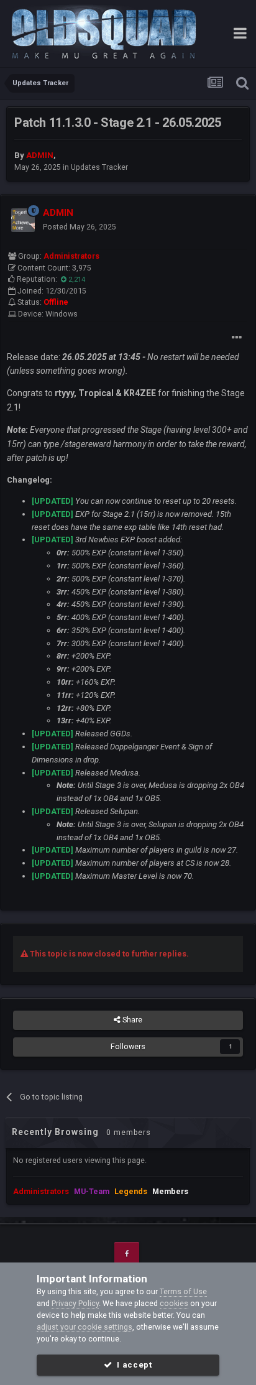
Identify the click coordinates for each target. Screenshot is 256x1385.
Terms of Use (183, 1291)
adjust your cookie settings (84, 1327)
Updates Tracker (99, 167)
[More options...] (236, 337)
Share (131, 1019)
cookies (174, 1303)
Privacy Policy (75, 1303)
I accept (132, 1364)
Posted (79, 226)
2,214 (75, 280)
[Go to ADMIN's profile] (23, 220)
